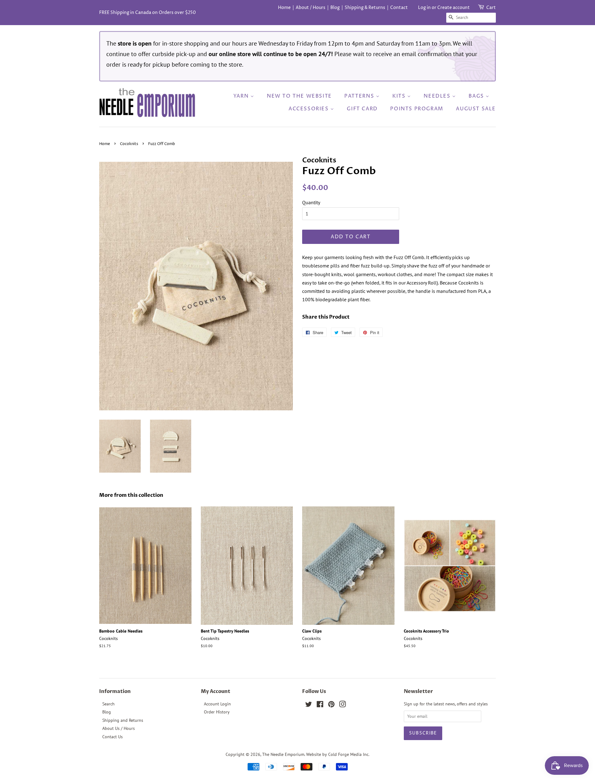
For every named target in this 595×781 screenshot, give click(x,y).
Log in (424, 8)
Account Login (217, 704)
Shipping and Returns (122, 720)
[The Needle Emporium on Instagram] (342, 705)
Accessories (309, 108)
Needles (438, 96)
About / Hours (310, 8)
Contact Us (112, 736)
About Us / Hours (118, 728)
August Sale (476, 108)
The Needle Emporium (283, 754)
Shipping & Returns (365, 8)
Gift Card (362, 108)
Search (108, 704)
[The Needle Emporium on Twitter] (308, 705)
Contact (399, 8)
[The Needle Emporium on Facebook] (320, 705)
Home (284, 8)
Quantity (311, 202)
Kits (399, 96)
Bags (477, 96)
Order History (217, 712)
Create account (453, 8)
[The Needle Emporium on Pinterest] (331, 705)
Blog (335, 8)
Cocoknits (129, 144)
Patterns (360, 96)
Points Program (416, 108)
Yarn (241, 96)
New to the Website (299, 96)
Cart (491, 8)
